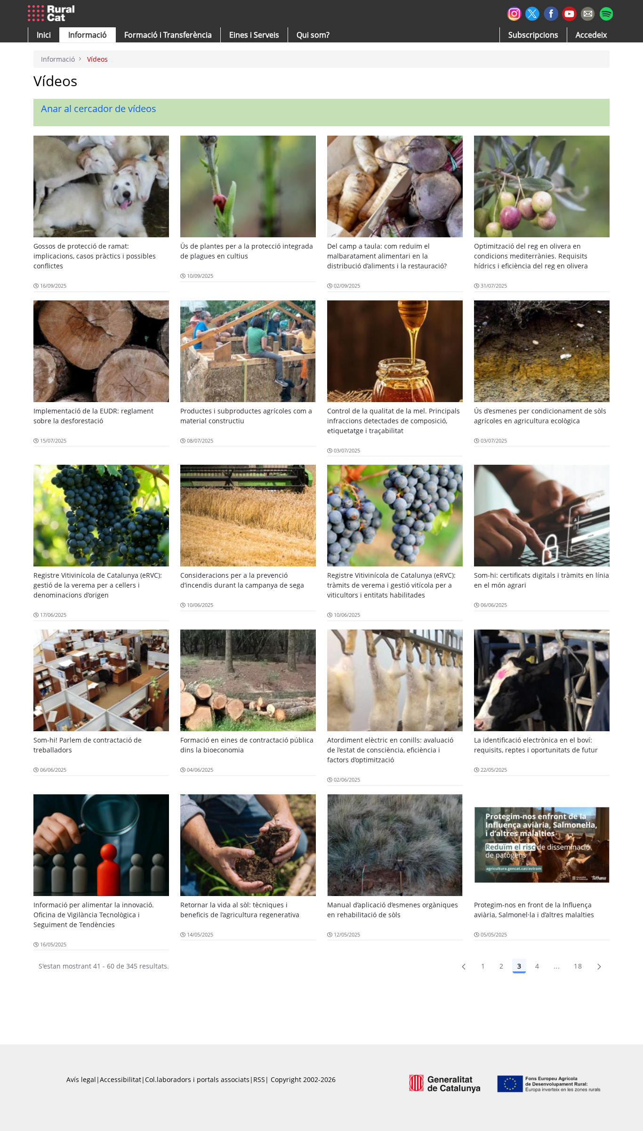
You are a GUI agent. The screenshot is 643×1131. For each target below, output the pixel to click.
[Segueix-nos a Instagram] (514, 12)
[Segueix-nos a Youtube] (569, 12)
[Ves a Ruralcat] (53, 13)
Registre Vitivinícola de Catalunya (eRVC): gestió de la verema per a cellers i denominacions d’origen (97, 585)
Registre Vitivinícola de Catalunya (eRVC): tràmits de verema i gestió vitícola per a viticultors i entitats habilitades (391, 585)
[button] (43, 34)
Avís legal (81, 1079)
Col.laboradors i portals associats (197, 1079)
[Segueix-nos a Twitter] (532, 12)
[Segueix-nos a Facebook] (551, 12)
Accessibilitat (120, 1079)
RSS (259, 1079)
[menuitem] (168, 34)
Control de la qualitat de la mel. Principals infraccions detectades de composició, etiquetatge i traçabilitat (393, 420)
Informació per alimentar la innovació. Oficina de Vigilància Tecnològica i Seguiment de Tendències (93, 914)
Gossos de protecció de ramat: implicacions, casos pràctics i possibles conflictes (94, 256)
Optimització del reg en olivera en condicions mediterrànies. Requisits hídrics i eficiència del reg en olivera (531, 256)
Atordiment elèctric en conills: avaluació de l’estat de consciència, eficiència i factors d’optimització (390, 749)
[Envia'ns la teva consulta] (587, 12)
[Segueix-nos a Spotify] (606, 12)
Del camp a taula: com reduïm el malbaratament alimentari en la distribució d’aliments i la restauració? (387, 256)
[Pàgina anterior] (463, 966)
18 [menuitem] (578, 965)
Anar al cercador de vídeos (98, 108)
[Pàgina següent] (599, 966)
